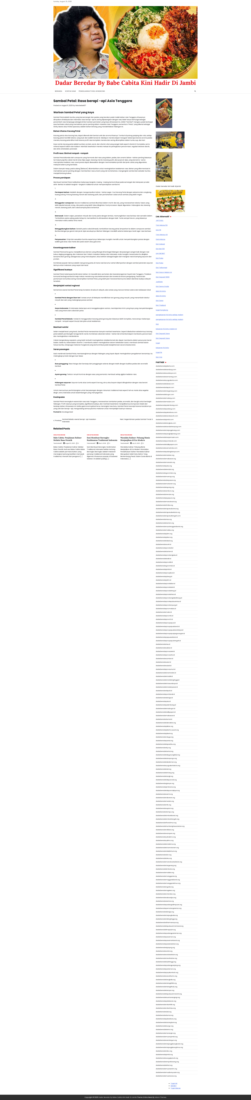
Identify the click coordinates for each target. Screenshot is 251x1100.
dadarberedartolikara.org (165, 830)
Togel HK (174, 1083)
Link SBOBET (160, 253)
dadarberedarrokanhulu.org (166, 1008)
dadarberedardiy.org (163, 748)
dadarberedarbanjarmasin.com (167, 437)
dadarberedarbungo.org (164, 1026)
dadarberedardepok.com (165, 387)
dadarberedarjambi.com (165, 420)
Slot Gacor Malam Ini (164, 272)
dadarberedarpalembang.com (167, 405)
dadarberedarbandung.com (166, 370)
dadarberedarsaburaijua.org (166, 898)
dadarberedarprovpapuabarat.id (168, 626)
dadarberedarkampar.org (165, 990)
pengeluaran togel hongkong (92, 91)
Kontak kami (70, 91)
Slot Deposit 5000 (162, 277)
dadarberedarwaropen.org (165, 833)
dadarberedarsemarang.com (166, 377)
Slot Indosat (160, 244)
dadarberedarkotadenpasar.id (167, 687)
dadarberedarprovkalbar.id (165, 584)
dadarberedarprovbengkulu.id (166, 555)
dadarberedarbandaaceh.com (167, 416)
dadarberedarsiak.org (163, 1012)
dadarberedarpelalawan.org (166, 1001)
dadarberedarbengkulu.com (166, 423)
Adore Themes (160, 1097)
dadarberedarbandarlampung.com (168, 427)
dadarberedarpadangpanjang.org (168, 965)
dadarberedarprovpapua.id (166, 623)
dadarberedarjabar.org (164, 537)
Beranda (58, 91)
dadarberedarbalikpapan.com (167, 444)
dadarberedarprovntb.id (164, 616)
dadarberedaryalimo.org (164, 840)
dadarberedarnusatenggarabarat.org (169, 527)
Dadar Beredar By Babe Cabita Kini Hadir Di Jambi (125, 82)
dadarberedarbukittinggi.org (166, 962)
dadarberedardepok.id (164, 691)
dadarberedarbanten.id (164, 551)
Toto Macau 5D (162, 225)
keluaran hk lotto (162, 348)
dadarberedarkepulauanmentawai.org (169, 926)
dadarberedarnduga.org (164, 737)
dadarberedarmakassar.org (166, 459)
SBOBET (174, 1086)
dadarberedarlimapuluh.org (166, 930)
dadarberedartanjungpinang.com (168, 430)
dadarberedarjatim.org (164, 534)
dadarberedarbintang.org (165, 773)
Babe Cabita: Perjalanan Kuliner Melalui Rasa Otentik (67, 439)
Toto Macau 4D (162, 235)
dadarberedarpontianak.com (166, 441)
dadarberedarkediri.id (163, 559)
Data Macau (160, 239)
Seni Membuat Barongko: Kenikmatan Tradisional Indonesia (102, 439)
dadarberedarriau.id (163, 644)
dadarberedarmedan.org (165, 801)
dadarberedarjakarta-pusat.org (167, 730)
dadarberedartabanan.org (165, 798)
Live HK (158, 230)
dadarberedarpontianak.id (165, 694)
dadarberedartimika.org (164, 505)
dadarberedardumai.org (164, 1015)
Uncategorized (67, 412)
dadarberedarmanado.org (165, 462)
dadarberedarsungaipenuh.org (167, 1058)
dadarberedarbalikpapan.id (166, 712)
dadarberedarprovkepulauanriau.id (168, 601)
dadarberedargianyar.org (165, 783)
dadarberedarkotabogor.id (165, 709)
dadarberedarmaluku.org (165, 530)
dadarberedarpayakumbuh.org (167, 972)
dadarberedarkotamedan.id (166, 673)
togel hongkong (162, 310)
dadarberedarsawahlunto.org (166, 976)
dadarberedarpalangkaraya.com (168, 452)
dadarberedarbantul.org (164, 751)
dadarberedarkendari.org (165, 469)
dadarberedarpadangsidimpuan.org (169, 905)
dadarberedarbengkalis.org (165, 980)
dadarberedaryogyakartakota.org (168, 766)
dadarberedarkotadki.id (164, 676)
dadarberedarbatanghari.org (166, 1022)
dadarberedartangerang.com (166, 391)
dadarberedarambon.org (165, 491)
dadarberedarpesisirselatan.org (167, 944)
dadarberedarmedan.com (165, 402)
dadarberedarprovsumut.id (165, 669)
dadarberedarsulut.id (163, 662)
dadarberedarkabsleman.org (166, 762)
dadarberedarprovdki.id (164, 562)
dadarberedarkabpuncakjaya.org (168, 790)
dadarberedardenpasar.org (166, 480)
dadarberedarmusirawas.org (166, 1076)
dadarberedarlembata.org (165, 869)
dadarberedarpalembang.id (166, 705)
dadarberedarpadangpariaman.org (168, 933)
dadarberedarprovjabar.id (165, 573)
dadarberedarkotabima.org (166, 844)
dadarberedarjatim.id (163, 580)
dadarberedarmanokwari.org (166, 502)
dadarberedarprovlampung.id (166, 605)
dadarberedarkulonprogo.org (166, 758)
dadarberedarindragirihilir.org (166, 983)
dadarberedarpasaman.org (166, 937)
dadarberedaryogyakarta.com (167, 380)
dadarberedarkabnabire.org (166, 723)
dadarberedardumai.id (164, 719)
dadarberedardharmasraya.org (167, 923)
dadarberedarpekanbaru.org (166, 1019)
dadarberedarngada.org (164, 887)
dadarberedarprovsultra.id (165, 655)
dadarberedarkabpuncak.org (166, 780)
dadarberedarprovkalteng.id (166, 591)
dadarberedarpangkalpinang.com (168, 434)
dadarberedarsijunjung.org (165, 948)
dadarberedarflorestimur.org (166, 823)
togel (158, 343)
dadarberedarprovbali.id (164, 548)
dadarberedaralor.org (163, 855)
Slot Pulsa (159, 258)
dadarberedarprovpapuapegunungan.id (170, 634)
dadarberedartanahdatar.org (166, 958)
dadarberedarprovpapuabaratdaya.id (169, 630)
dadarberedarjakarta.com (165, 366)
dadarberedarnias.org (164, 519)
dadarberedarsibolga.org (165, 912)
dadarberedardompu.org (165, 812)
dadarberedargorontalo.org (166, 473)
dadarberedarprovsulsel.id (165, 651)
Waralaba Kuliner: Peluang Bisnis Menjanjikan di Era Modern (135, 439)
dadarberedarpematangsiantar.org (168, 908)
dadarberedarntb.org (163, 805)
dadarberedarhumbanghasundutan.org (170, 826)
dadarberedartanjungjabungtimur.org (169, 1047)
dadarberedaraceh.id (163, 544)
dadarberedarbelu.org (164, 858)
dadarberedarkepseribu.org (166, 744)
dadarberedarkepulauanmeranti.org (169, 994)
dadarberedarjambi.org (164, 1055)
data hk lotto (161, 296)
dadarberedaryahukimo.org (166, 837)
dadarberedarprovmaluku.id (166, 609)
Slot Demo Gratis (162, 286)
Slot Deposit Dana (163, 333)
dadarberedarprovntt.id (164, 619)
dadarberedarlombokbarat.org (167, 816)
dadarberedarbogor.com (165, 394)
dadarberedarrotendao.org (165, 894)
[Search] (195, 91)
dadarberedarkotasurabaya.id (167, 683)
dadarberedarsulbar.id (164, 648)
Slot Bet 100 (160, 249)
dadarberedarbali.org (163, 769)
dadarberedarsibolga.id (164, 698)
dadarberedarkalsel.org (164, 541)
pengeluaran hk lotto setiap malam (169, 315)
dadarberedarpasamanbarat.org (168, 940)
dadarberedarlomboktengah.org (167, 819)
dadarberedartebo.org (164, 1051)
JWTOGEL (159, 220)
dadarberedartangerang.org (166, 865)
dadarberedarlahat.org (164, 1065)
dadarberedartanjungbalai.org (167, 915)
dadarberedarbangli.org (164, 776)
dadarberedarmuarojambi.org (166, 1037)
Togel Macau (176, 1088)
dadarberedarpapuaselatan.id (167, 637)
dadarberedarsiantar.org (165, 901)
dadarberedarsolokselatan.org (167, 955)
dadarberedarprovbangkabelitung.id (169, 598)
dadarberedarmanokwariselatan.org (169, 862)
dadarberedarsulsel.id (163, 666)
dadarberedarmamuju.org (165, 477)
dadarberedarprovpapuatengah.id (168, 641)
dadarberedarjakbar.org (164, 726)
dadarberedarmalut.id (164, 612)
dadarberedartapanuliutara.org (167, 509)
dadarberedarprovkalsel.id (165, 587)
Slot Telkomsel (161, 268)
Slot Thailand (161, 305)
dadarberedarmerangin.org (166, 1033)
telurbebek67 (80, 105)
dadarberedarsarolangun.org (166, 1040)
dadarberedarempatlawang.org (167, 1062)
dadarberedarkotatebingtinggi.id (167, 680)
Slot (157, 324)
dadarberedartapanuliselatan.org (168, 512)
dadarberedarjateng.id (164, 576)
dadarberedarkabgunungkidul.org (168, 755)
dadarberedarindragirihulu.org (166, 987)
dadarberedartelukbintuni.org (166, 851)
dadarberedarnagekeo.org (165, 890)
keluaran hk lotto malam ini (166, 329)
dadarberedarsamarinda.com (166, 448)
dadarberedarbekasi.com (165, 384)
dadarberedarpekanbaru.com (166, 412)
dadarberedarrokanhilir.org (165, 1005)
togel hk (159, 352)
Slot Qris (159, 357)
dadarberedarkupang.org (165, 487)
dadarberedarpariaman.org (166, 969)
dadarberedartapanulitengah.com (168, 516)
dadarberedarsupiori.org (164, 808)
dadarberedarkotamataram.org (167, 848)
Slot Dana (159, 300)
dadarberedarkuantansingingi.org (168, 997)
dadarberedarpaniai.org (164, 741)
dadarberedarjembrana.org (166, 787)
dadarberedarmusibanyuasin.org (168, 1072)
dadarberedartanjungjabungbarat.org (169, 1044)
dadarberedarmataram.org (166, 484)
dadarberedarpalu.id (163, 701)
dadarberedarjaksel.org (164, 733)
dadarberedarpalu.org (164, 466)
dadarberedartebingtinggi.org (166, 919)
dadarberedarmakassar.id (165, 716)
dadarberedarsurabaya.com (166, 373)
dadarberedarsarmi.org (164, 794)
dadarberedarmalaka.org (165, 873)
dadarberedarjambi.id (163, 569)
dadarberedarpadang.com (165, 409)
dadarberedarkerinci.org (164, 1030)
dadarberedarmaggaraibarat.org (168, 880)
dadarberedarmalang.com (165, 398)
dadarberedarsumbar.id (164, 659)
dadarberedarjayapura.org (165, 498)
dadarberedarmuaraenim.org (166, 1069)
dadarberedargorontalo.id (165, 566)
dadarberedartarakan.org (165, 455)
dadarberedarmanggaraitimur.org (168, 883)
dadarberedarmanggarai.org (166, 876)
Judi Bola (159, 282)
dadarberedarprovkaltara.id (166, 594)
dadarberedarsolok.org (164, 951)
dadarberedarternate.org (165, 494)
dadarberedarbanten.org (165, 523)
